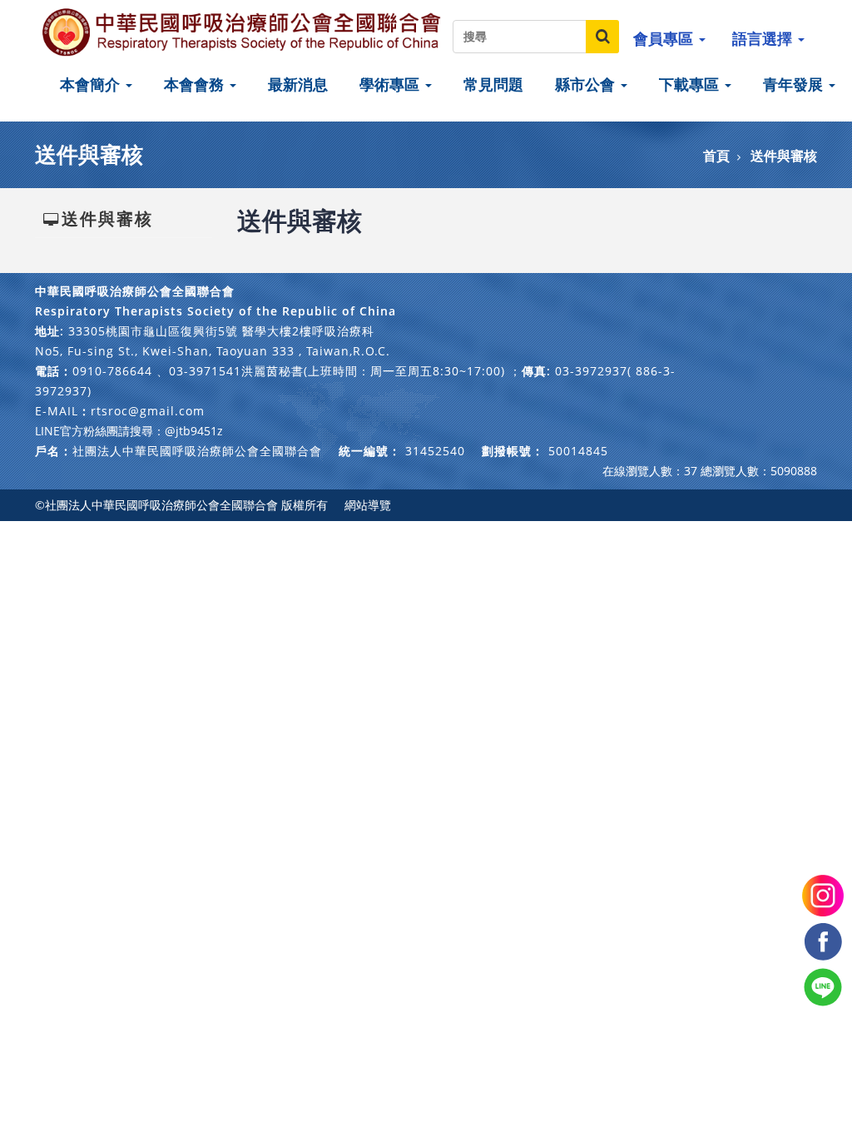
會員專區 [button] (665, 38)
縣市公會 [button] (587, 84)
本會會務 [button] (196, 84)
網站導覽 (367, 505)
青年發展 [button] (795, 84)
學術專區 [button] (391, 84)
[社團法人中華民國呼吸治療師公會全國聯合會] (243, 32)
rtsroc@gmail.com (148, 411)
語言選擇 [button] (764, 38)
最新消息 (298, 84)
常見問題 (493, 84)
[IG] (823, 894)
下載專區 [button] (691, 84)
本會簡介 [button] (92, 84)
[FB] (823, 940)
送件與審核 (783, 155)
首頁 (716, 155)
